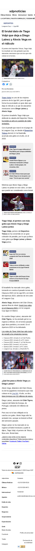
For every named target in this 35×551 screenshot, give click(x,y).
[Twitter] (7, 84)
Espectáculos (6, 521)
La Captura (5, 18)
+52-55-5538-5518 (23, 482)
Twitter (19, 441)
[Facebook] (3, 84)
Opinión (30, 15)
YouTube (25, 441)
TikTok (4, 443)
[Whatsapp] (11, 84)
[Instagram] (20, 463)
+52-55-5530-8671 (23, 487)
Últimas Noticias (6, 15)
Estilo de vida (6, 502)
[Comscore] (17, 473)
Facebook (13, 441)
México (14, 15)
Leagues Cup (6, 26)
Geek (3, 526)
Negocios (5, 512)
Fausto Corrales (18, 18)
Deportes (5, 507)
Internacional (22, 15)
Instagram (5, 544)
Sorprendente (6, 517)
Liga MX (16, 26)
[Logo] (17, 11)
